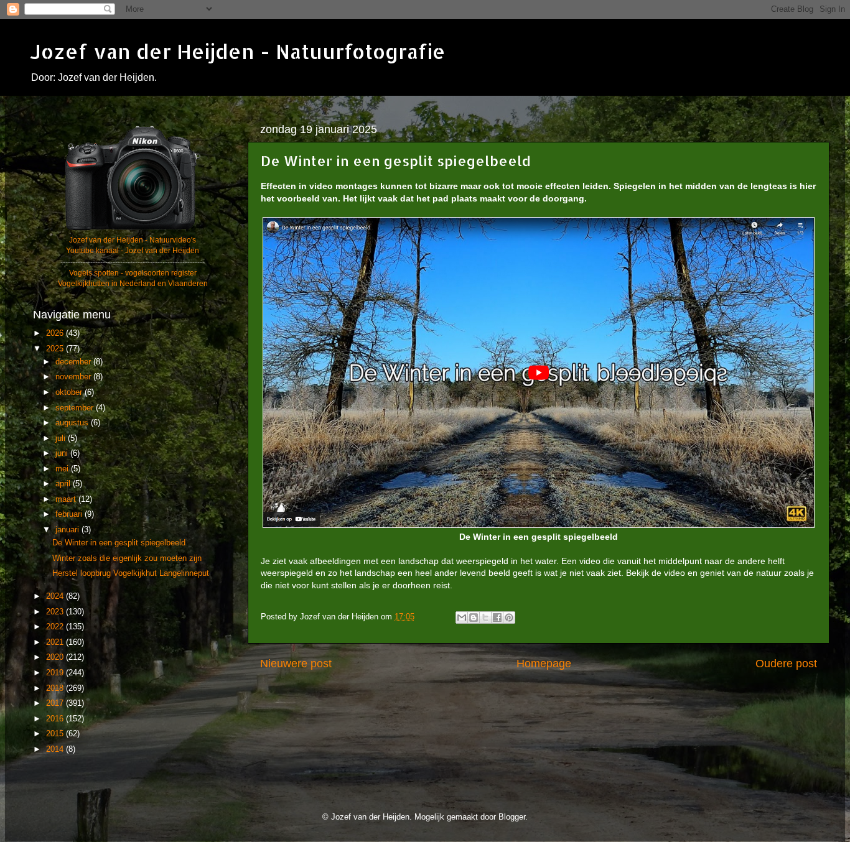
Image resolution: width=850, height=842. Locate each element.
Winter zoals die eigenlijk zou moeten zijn (127, 558)
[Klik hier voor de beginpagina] (132, 228)
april (64, 483)
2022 (56, 626)
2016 (56, 719)
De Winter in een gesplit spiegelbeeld (118, 543)
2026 (56, 333)
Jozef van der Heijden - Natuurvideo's (132, 240)
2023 (56, 612)
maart (66, 499)
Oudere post (786, 663)
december (74, 362)
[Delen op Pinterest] (509, 617)
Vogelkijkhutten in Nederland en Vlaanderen (133, 283)
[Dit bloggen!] (473, 617)
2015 (56, 733)
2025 (56, 349)
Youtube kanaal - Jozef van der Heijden (132, 250)
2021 (56, 642)
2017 (56, 703)
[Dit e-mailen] (461, 617)
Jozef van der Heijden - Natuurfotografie (238, 51)
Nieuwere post (296, 663)
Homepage (543, 663)
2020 (56, 657)
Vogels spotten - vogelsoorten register (133, 273)
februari (70, 514)
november (74, 376)
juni (62, 453)
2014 (56, 749)
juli (61, 438)
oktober (70, 392)
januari (68, 529)
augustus (73, 423)
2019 (56, 673)
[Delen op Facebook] (497, 617)
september (75, 408)
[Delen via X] (485, 617)
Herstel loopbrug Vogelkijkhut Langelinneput (130, 573)
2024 (56, 596)
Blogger (511, 817)
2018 (56, 688)
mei (63, 469)
